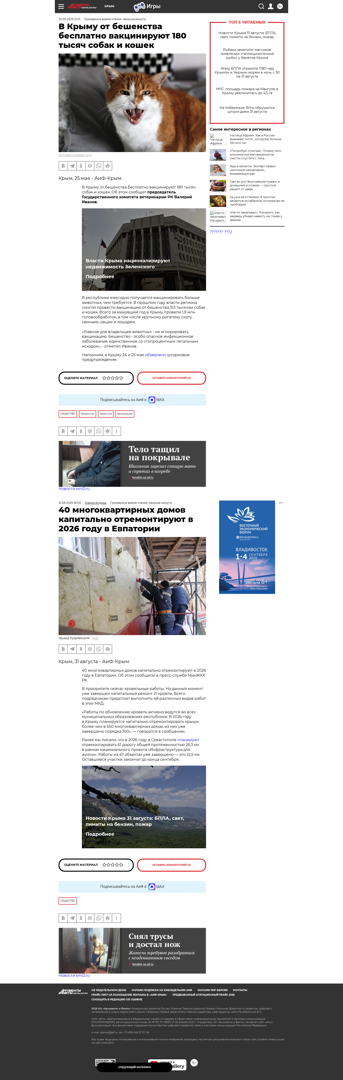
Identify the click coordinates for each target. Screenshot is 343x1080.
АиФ (95, 638)
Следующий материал (134, 1067)
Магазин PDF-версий (213, 990)
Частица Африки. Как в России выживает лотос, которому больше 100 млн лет (255, 139)
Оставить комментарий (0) (171, 378)
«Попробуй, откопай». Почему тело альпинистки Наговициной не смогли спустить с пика (255, 154)
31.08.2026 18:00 (70, 502)
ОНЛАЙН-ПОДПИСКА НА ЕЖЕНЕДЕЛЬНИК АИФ (162, 990)
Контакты (240, 990)
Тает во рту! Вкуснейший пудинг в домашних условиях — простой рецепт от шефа (255, 185)
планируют (188, 740)
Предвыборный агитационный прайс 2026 (203, 994)
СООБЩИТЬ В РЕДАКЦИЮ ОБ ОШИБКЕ (116, 999)
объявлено (155, 355)
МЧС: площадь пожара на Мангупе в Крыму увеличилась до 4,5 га (247, 91)
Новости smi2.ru (74, 489)
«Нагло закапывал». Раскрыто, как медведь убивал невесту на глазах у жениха (256, 216)
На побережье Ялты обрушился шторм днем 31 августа (247, 110)
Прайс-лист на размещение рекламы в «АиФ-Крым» (129, 994)
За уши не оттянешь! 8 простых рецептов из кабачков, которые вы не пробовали (257, 200)
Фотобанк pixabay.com (75, 155)
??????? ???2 (221, 232)
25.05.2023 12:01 (69, 19)
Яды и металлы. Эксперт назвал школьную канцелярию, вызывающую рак (253, 169)
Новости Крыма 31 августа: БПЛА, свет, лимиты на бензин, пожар (247, 35)
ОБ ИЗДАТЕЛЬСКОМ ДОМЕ (108, 990)
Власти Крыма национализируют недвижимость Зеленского (128, 264)
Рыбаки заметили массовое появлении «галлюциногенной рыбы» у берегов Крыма (247, 54)
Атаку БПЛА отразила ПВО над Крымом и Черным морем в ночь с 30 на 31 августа (247, 72)
